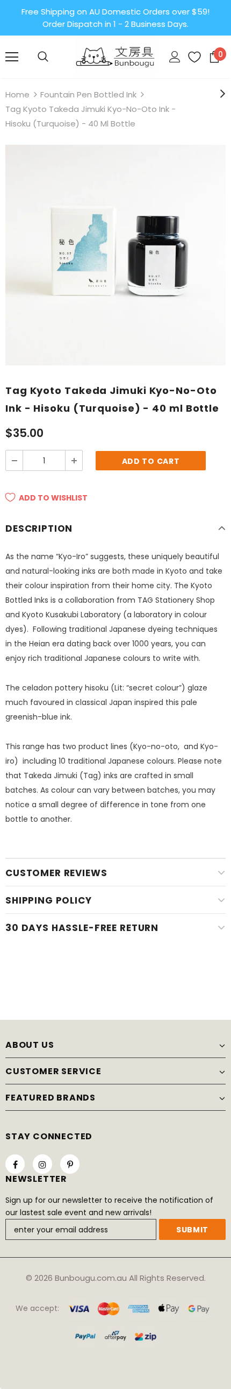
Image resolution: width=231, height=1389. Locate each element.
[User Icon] (175, 56)
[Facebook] (15, 1164)
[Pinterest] (70, 1164)
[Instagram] (42, 1164)
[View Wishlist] (190, 57)
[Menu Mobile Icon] (11, 57)
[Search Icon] (43, 57)
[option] (115, 255)
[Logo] (115, 56)
